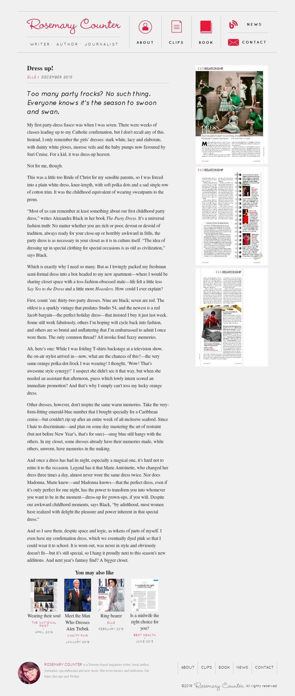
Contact (254, 42)
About (145, 42)
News (254, 24)
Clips (176, 42)
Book (206, 42)
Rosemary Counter (73, 26)
